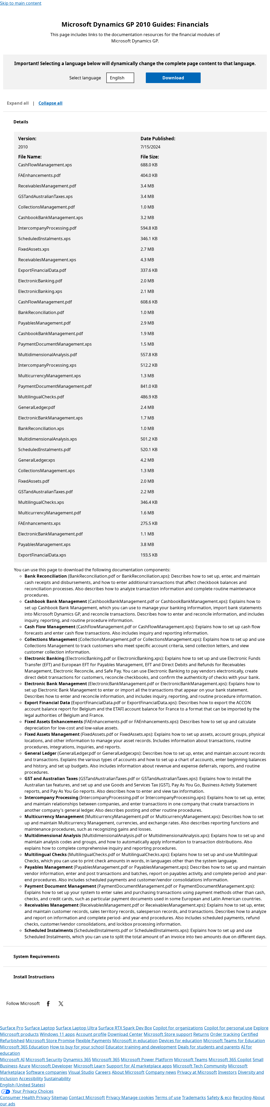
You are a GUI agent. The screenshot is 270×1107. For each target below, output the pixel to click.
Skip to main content (20, 3)
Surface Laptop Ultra (76, 1028)
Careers (103, 1072)
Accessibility (31, 1078)
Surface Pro (11, 1028)
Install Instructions (33, 977)
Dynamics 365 (77, 1059)
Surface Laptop (40, 1028)
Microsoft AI (12, 1059)
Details (20, 122)
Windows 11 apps (57, 1034)
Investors (227, 1072)
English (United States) (22, 1085)
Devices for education (180, 1040)
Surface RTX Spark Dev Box (125, 1028)
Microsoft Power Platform (147, 1059)
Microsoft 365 (106, 1059)
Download (173, 78)
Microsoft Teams (191, 1059)
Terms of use (168, 1097)
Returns (201, 1034)
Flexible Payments (93, 1040)
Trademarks (194, 1097)
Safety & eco (219, 1097)
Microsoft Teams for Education (234, 1040)
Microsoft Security (44, 1059)
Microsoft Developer (52, 1066)
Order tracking (225, 1034)
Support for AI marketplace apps (139, 1066)
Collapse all (50, 103)
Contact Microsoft (87, 1097)
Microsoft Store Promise (50, 1040)
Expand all (18, 103)
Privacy (113, 1097)
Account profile (91, 1034)
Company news (161, 1072)
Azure (24, 1066)
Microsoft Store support (168, 1034)
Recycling (242, 1097)
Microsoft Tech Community (200, 1066)
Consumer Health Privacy (25, 1097)
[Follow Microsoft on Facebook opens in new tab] (48, 1003)
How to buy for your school (77, 1047)
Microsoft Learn (89, 1066)
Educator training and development (141, 1047)
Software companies (46, 1072)
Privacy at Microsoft (197, 1072)
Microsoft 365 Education (24, 1047)
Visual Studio (81, 1072)
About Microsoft (128, 1072)
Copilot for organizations (178, 1028)
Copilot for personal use (228, 1028)
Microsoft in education (135, 1040)
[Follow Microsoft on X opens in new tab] (61, 1003)
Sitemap (59, 1097)
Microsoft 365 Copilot (230, 1059)
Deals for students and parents (209, 1047)
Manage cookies (137, 1097)
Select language (85, 78)
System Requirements (36, 956)
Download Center (125, 1034)
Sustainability (57, 1078)
